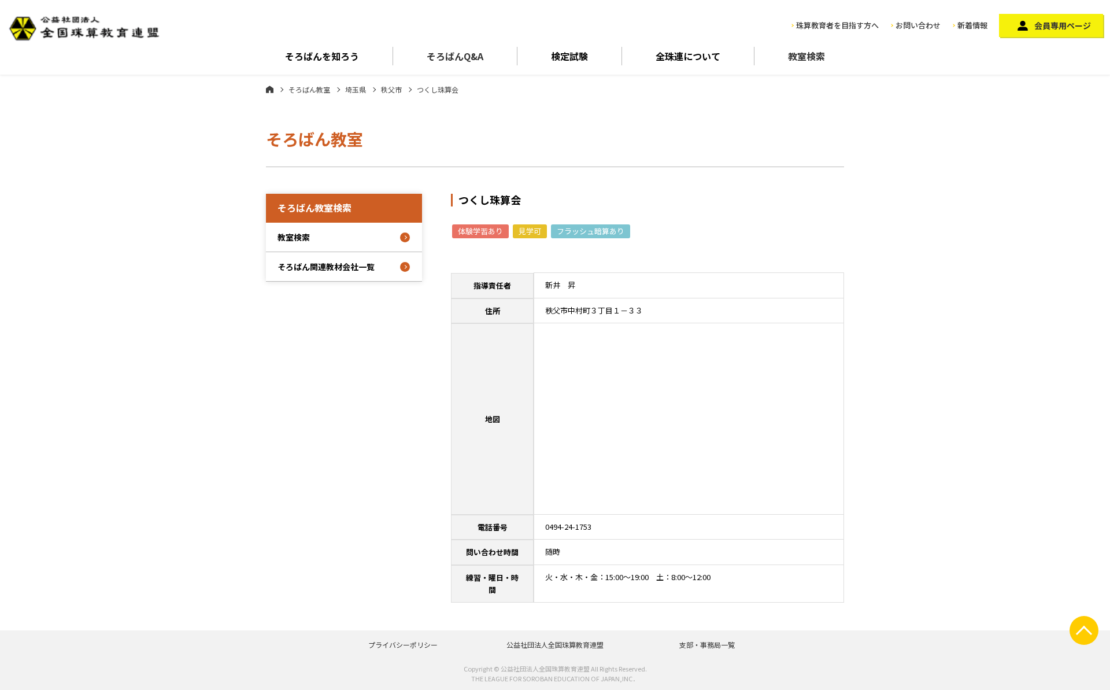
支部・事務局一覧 (707, 645)
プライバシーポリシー (403, 645)
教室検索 (806, 56)
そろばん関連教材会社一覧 (326, 266)
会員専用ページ (1062, 25)
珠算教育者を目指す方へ (837, 25)
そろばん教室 (309, 89)
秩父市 (391, 89)
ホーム (269, 89)
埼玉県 (355, 89)
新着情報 (972, 25)
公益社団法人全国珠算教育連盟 (555, 645)
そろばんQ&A (455, 56)
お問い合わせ (918, 25)
